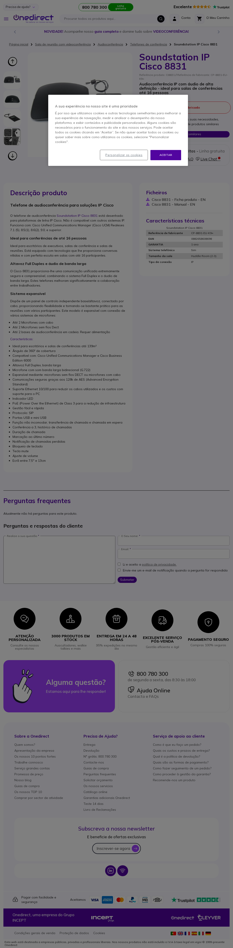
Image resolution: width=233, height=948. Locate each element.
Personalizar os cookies (123, 155)
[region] (118, 130)
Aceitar (166, 155)
